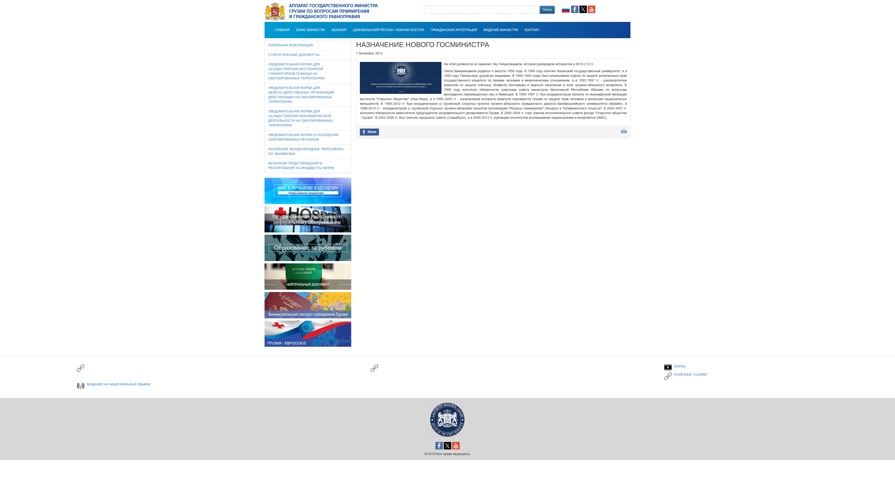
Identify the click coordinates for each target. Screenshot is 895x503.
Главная (282, 30)
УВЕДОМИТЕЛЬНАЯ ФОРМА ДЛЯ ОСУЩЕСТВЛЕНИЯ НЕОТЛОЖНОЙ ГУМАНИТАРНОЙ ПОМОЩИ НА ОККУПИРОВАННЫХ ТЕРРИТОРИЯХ (296, 71)
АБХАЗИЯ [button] (338, 30)
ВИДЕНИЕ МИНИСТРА (501, 30)
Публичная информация (290, 45)
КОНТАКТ (532, 30)
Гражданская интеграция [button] (453, 30)
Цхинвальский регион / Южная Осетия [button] (388, 30)
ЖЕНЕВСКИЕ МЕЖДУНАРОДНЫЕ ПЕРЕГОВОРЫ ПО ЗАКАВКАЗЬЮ (305, 151)
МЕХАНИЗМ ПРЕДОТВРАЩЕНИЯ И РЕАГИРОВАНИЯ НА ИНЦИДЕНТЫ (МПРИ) (301, 166)
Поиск (547, 9)
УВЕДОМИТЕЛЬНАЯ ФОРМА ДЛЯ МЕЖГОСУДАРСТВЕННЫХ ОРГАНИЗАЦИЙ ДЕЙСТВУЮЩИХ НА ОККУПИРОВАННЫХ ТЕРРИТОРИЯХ (301, 95)
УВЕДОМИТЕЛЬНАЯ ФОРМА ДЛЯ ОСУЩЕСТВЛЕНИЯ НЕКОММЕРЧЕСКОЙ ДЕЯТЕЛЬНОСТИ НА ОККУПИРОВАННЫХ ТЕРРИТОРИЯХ (300, 118)
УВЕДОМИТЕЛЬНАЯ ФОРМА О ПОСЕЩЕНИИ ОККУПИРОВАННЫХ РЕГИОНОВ (303, 137)
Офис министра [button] (310, 30)
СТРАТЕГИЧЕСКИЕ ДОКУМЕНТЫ (293, 55)
